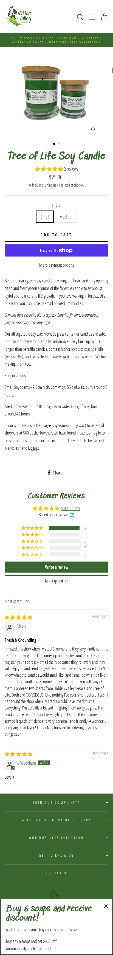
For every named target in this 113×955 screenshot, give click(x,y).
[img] (18, 617)
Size (56, 205)
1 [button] (54, 144)
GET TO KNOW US (56, 855)
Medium (66, 217)
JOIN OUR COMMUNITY (56, 802)
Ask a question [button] (57, 581)
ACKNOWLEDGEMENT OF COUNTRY (56, 820)
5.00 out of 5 (70, 508)
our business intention (56, 837)
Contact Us (56, 872)
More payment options (56, 265)
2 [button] (59, 144)
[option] (56, 40)
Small (45, 217)
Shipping (50, 185)
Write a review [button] (56, 567)
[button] (49, 169)
